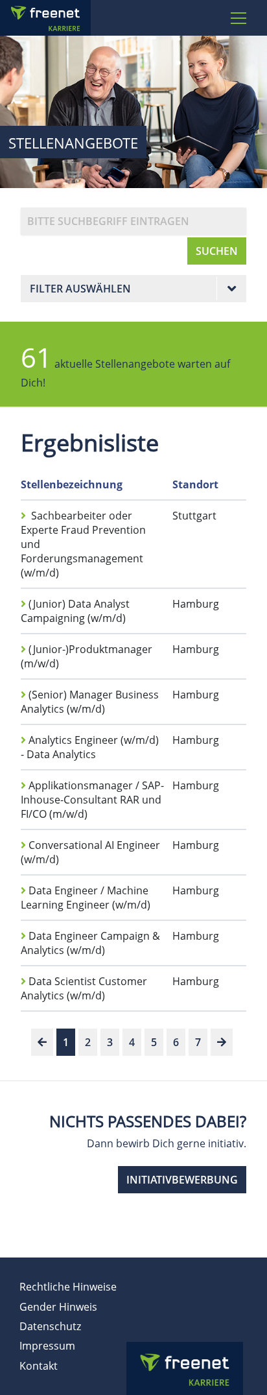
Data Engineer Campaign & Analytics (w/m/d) (90, 943)
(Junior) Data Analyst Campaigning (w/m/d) (75, 611)
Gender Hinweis (58, 1307)
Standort (195, 484)
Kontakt (38, 1366)
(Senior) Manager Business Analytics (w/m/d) (90, 701)
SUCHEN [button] (217, 251)
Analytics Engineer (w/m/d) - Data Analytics (90, 747)
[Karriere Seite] (61, 18)
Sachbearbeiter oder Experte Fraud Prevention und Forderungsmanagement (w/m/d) (83, 544)
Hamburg (195, 604)
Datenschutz (50, 1326)
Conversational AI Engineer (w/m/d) (90, 852)
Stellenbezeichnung (71, 484)
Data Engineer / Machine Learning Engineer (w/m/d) (85, 897)
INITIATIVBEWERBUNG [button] (182, 1180)
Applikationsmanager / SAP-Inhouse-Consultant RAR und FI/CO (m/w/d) (92, 799)
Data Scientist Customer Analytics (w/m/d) (84, 988)
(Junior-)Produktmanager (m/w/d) (86, 656)
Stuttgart (194, 515)
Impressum (47, 1346)
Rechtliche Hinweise (68, 1287)
